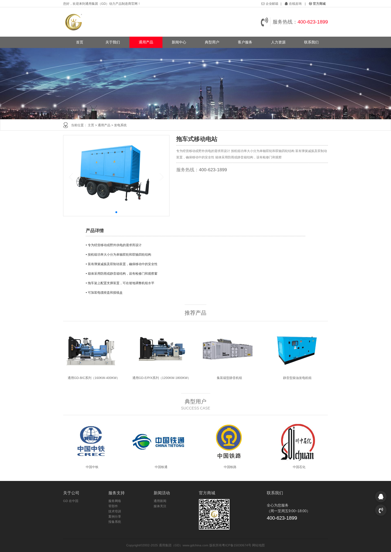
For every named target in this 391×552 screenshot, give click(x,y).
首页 (79, 42)
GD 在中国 (70, 501)
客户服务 (245, 42)
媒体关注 (160, 506)
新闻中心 (179, 42)
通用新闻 (160, 501)
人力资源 (278, 42)
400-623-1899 (313, 22)
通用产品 (146, 42)
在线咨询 (295, 3)
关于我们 (112, 42)
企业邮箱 (272, 3)
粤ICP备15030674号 (236, 545)
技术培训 (114, 511)
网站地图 (258, 545)
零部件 (113, 506)
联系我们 (311, 42)
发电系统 (120, 125)
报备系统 (114, 521)
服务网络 (114, 501)
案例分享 (114, 516)
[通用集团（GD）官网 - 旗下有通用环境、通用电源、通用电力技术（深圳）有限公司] (74, 22)
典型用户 (212, 42)
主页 (91, 125)
